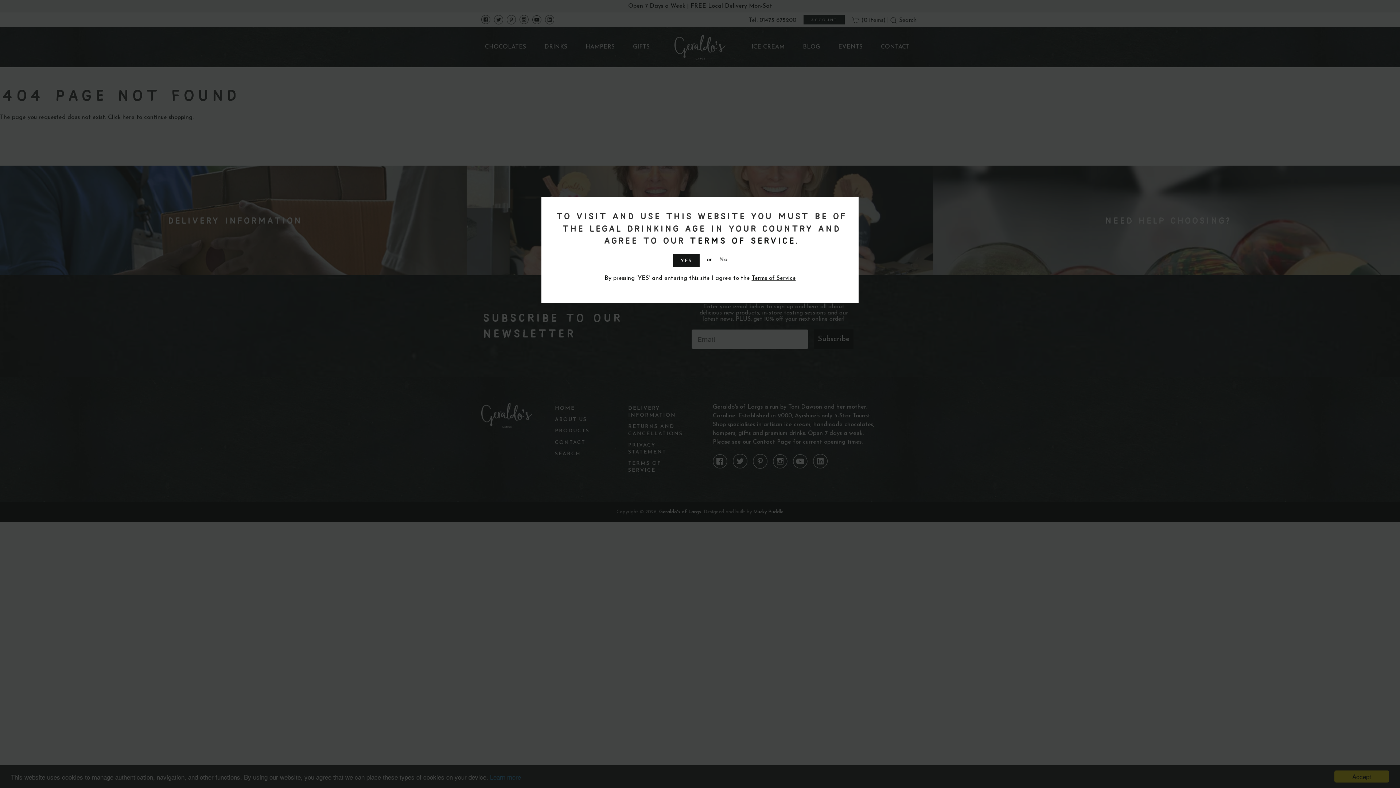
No (723, 260)
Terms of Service (741, 240)
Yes (686, 261)
